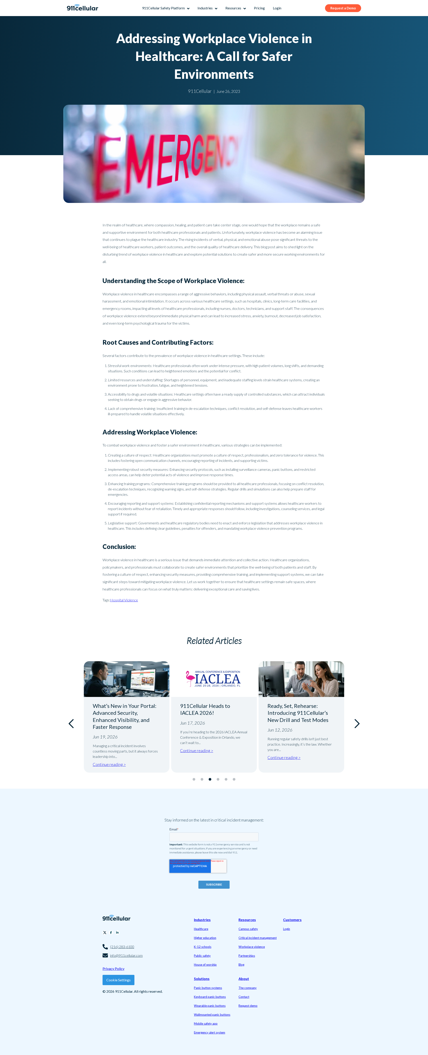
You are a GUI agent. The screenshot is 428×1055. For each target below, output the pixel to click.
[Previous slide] (71, 723)
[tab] (194, 779)
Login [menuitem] (286, 929)
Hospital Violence (124, 600)
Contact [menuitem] (244, 997)
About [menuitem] (244, 978)
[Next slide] (356, 723)
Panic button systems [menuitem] (208, 988)
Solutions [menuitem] (202, 978)
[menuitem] (165, 8)
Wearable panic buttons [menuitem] (210, 1005)
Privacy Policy (113, 968)
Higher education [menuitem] (205, 938)
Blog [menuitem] (241, 964)
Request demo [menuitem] (248, 1005)
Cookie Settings (118, 980)
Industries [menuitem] (202, 919)
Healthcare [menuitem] (201, 929)
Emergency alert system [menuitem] (209, 1032)
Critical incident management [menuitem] (258, 938)
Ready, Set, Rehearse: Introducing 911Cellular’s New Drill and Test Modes (210, 713)
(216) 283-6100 (122, 946)
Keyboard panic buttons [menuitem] (210, 997)
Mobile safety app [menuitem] (206, 1023)
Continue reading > (109, 750)
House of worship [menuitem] (205, 964)
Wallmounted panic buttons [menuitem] (212, 1014)
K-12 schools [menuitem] (202, 947)
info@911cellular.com (126, 955)
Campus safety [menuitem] (248, 929)
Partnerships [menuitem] (247, 955)
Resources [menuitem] (247, 919)
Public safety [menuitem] (202, 955)
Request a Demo (343, 8)
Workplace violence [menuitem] (252, 947)
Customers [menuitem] (292, 919)
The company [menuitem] (248, 988)
